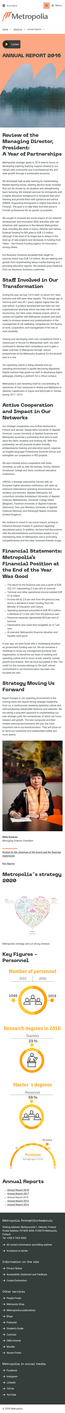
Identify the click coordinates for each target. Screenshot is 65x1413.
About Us (17, 29)
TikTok (11, 1389)
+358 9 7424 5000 (16, 1238)
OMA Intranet (14, 1341)
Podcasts (12, 1322)
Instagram (13, 1376)
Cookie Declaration (17, 1280)
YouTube (12, 1395)
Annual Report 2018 (18, 1190)
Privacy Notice (14, 1268)
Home (5, 29)
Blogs (10, 1316)
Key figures (8, 863)
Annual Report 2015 (18, 1201)
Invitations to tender (17, 1250)
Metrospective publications (22, 1310)
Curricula (12, 1334)
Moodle (11, 1347)
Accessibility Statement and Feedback (27, 1274)
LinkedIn (12, 1382)
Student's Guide (15, 1328)
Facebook (12, 1370)
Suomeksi (12, 6)
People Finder (14, 1298)
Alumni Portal (14, 1353)
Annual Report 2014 (18, 1204)
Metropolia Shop (16, 1304)
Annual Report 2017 (18, 1193)
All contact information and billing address (29, 1244)
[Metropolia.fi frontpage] (25, 16)
